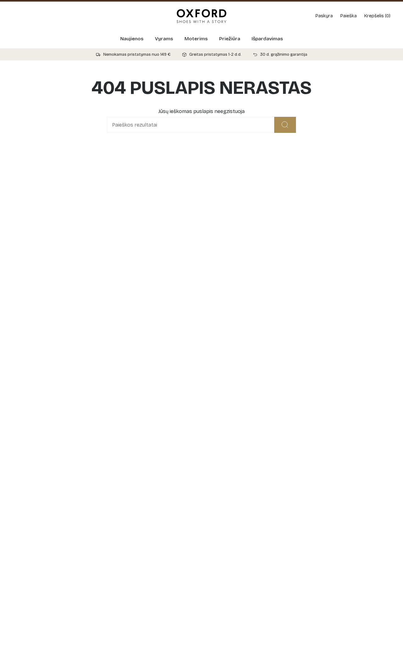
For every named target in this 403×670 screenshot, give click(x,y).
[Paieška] (285, 125)
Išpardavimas (267, 39)
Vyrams (164, 39)
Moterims (196, 39)
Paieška (348, 16)
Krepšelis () (377, 16)
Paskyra (324, 16)
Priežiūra (229, 39)
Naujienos (132, 39)
